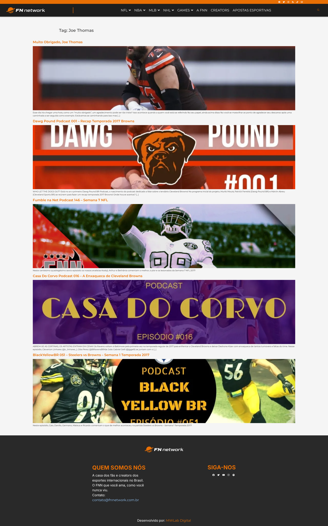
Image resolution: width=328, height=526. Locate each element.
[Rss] (293, 2)
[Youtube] (223, 475)
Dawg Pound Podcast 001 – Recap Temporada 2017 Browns (83, 121)
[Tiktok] (297, 2)
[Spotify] (233, 475)
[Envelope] (302, 2)
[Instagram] (288, 2)
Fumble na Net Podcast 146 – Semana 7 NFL (70, 200)
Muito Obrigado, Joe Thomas (58, 42)
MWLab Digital (178, 520)
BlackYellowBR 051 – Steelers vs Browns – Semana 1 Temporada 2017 (91, 355)
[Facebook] (279, 2)
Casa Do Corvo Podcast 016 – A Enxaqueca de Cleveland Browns (87, 276)
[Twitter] (284, 2)
